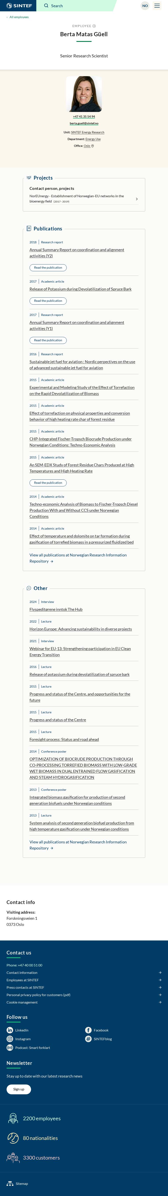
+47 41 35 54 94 (84, 116)
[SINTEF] (18, 5)
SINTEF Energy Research (87, 132)
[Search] (46, 5)
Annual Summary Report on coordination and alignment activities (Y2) (77, 252)
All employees (19, 17)
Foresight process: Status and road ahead (64, 739)
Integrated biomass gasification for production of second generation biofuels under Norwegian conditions (77, 800)
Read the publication (48, 267)
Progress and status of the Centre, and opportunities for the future (80, 697)
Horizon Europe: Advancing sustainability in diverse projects (81, 628)
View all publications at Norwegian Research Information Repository (78, 558)
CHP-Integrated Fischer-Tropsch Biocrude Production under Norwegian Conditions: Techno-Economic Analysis (81, 441)
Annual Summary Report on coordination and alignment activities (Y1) (77, 325)
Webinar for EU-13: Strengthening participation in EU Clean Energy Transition (80, 651)
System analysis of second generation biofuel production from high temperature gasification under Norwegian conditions (82, 825)
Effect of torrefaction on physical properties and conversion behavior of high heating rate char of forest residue (80, 416)
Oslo (87, 146)
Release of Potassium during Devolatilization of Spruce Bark (80, 289)
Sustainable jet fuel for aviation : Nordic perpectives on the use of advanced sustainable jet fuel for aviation (82, 364)
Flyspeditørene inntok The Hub (56, 609)
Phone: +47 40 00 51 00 (24, 965)
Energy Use (93, 139)
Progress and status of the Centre (58, 719)
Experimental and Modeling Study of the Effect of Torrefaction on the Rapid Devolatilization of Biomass (82, 390)
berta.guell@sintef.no (84, 123)
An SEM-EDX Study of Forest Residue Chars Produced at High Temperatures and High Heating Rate (82, 467)
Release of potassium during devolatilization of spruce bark (80, 674)
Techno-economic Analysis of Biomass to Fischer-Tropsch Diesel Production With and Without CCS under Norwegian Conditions (84, 510)
